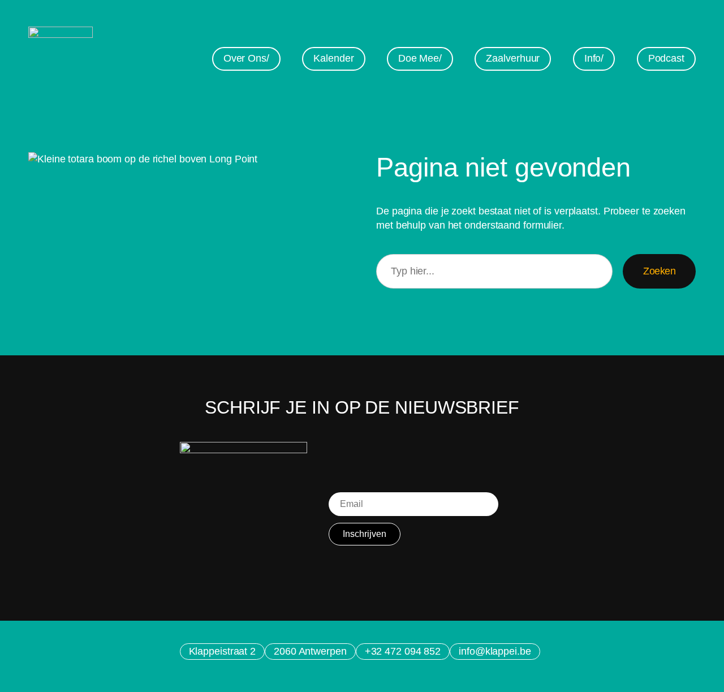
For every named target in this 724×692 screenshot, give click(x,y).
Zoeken (659, 271)
